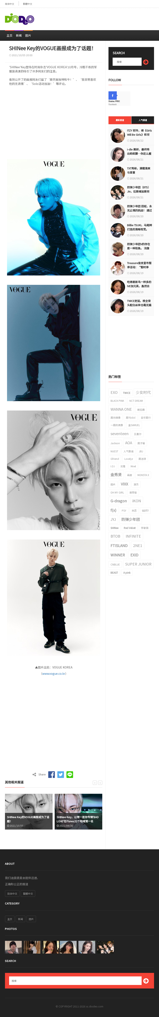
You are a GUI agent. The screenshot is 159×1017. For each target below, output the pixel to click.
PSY (124, 510)
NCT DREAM (136, 400)
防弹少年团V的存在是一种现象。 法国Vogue (138, 248)
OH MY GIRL (117, 492)
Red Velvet (130, 528)
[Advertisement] (105, 17)
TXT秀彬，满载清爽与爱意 (138, 170)
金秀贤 (116, 474)
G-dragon (119, 500)
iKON (136, 500)
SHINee (114, 528)
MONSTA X (143, 475)
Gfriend (115, 458)
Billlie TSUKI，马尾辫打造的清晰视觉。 (139, 227)
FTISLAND (119, 545)
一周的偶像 (117, 425)
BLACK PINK (117, 400)
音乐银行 (146, 417)
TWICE (126, 392)
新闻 (19, 35)
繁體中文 (27, 3)
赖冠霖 (141, 409)
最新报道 (120, 120)
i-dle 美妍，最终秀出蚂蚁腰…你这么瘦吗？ (139, 153)
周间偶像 (115, 417)
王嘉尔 (137, 434)
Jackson (115, 443)
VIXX (124, 483)
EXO (114, 392)
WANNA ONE (121, 409)
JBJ (141, 451)
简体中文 (9, 3)
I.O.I (113, 466)
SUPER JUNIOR (138, 564)
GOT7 (145, 510)
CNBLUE (115, 564)
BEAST (114, 572)
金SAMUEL (134, 425)
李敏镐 (144, 528)
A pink (126, 572)
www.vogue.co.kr (53, 673)
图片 (28, 35)
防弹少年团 (130, 519)
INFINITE (133, 536)
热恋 (134, 510)
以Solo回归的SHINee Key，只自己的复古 (78, 819)
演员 (136, 484)
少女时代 (143, 392)
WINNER (118, 554)
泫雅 (122, 466)
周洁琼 (142, 458)
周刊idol (130, 417)
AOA (128, 442)
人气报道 (143, 120)
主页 (9, 35)
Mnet (133, 466)
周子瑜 (141, 443)
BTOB (115, 536)
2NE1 (137, 545)
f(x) (113, 510)
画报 (129, 475)
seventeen (120, 433)
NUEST (114, 451)
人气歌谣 (129, 451)
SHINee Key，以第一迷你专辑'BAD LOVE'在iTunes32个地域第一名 (28, 819)
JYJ (113, 519)
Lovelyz (128, 458)
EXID (134, 554)
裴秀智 (133, 492)
